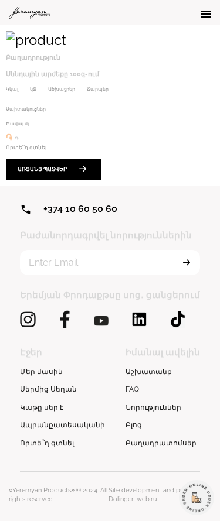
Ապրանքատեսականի (62, 425)
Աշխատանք (149, 372)
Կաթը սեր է (41, 407)
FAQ (132, 389)
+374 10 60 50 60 (80, 208)
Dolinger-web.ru (133, 499)
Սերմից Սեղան (48, 389)
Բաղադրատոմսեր (161, 443)
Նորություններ (153, 407)
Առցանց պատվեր (42, 169)
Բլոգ (134, 425)
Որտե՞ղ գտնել (47, 443)
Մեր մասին (41, 372)
